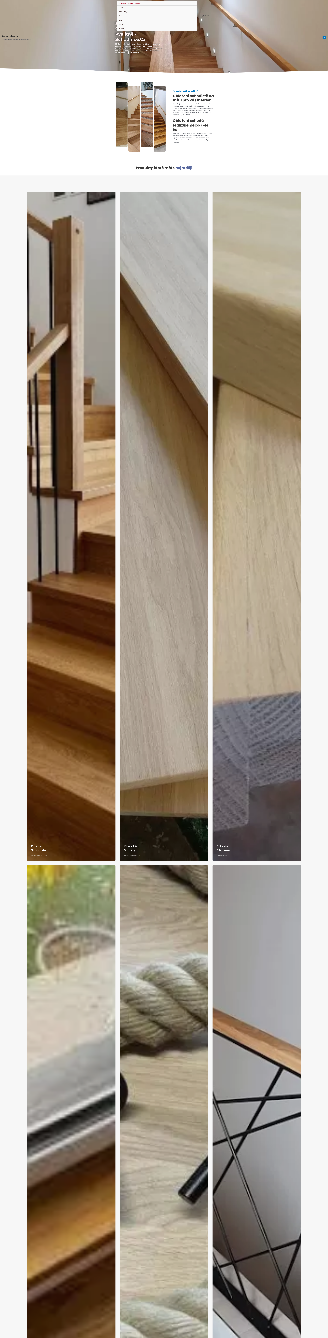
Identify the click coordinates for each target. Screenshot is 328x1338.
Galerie (121, 16)
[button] (207, 16)
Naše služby (123, 12)
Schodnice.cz (10, 36)
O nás (121, 8)
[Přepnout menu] (193, 12)
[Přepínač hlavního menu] (324, 37)
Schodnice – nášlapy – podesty (129, 3)
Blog (120, 20)
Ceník (121, 24)
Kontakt (122, 28)
